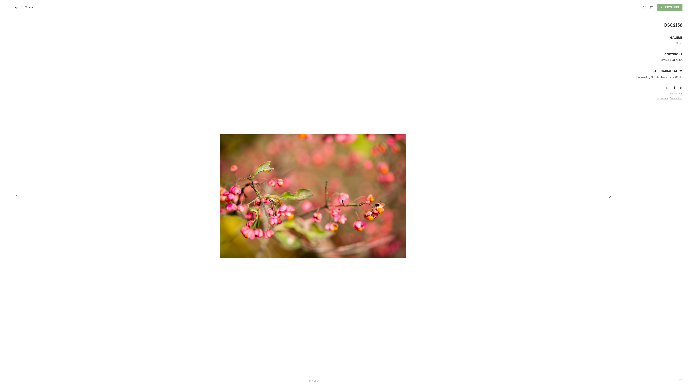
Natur (679, 43)
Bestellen (671, 7)
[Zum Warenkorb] (651, 7)
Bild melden (676, 94)
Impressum (662, 98)
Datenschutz (676, 98)
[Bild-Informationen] (680, 381)
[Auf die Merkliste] (643, 7)
